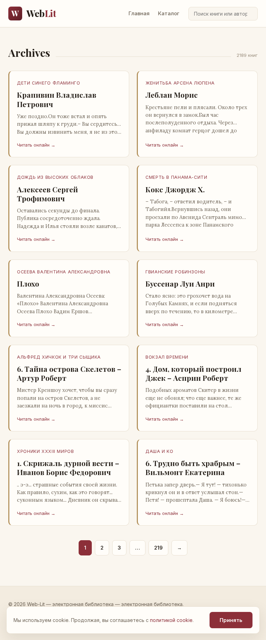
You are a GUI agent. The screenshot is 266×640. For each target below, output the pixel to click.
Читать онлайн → (36, 145)
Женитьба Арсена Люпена (180, 83)
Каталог (168, 13)
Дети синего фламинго (48, 83)
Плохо (28, 283)
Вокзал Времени (166, 357)
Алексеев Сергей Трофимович (47, 193)
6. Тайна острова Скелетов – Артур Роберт (69, 373)
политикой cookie (171, 620)
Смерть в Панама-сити (176, 177)
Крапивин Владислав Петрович (56, 99)
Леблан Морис (171, 94)
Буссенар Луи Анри (180, 283)
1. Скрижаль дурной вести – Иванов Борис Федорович (68, 467)
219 (158, 548)
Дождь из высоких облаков (55, 177)
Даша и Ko (159, 451)
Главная (139, 13)
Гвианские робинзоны (175, 271)
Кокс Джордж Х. (175, 189)
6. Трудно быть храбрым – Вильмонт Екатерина (192, 467)
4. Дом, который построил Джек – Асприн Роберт (193, 373)
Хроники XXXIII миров (45, 451)
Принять (231, 620)
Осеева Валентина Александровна (63, 271)
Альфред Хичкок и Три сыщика (59, 357)
